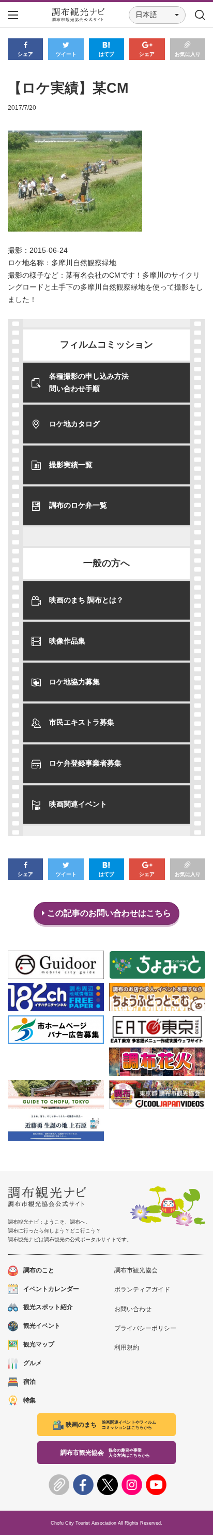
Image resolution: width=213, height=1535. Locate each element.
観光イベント (41, 1325)
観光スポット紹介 (48, 1307)
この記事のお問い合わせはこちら (108, 913)
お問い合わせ (132, 1309)
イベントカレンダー (51, 1289)
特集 (29, 1400)
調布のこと (38, 1270)
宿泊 (29, 1381)
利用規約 (126, 1347)
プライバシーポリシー (145, 1328)
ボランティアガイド (142, 1289)
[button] (157, 15)
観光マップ (38, 1344)
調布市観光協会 (136, 1270)
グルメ (32, 1363)
